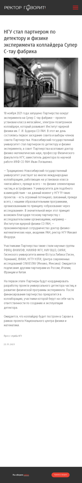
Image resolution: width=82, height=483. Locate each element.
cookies (26, 475)
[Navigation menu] (75, 8)
